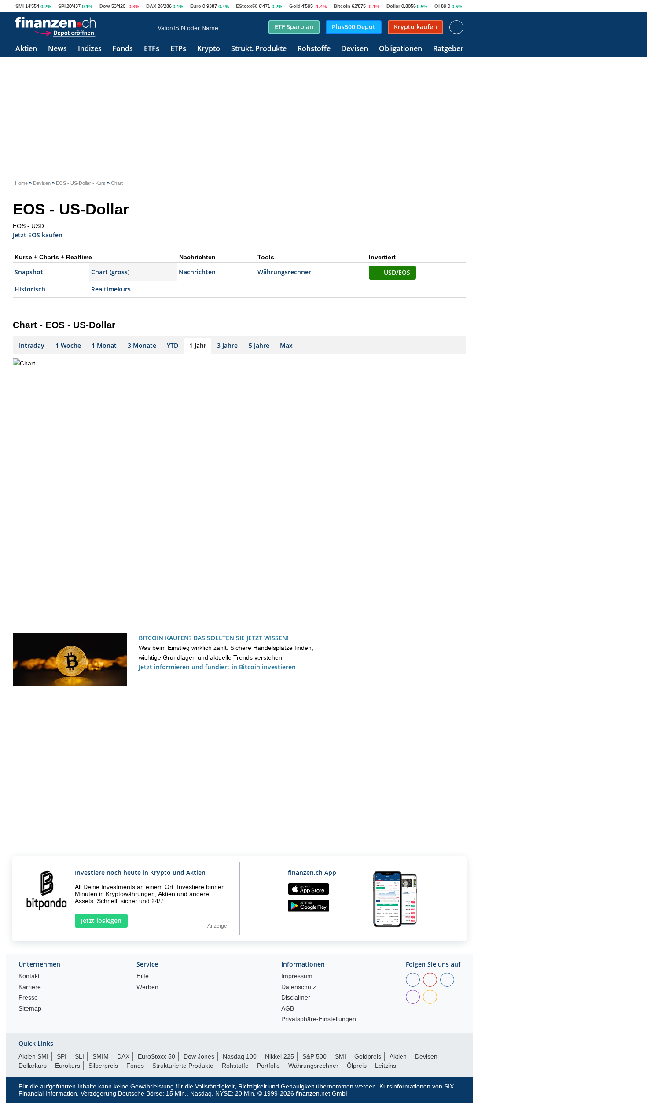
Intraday (31, 345)
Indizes (90, 49)
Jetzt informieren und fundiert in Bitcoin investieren (217, 667)
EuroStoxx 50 (156, 1056)
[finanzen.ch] (55, 22)
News (57, 49)
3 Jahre (227, 345)
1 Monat (104, 345)
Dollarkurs (32, 1065)
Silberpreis (103, 1065)
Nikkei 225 (279, 1056)
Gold (295, 6)
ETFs (151, 49)
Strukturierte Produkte (182, 1065)
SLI (79, 1056)
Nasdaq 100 (240, 1056)
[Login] (456, 27)
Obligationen (400, 49)
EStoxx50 (246, 6)
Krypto (208, 49)
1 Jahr (197, 345)
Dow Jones (199, 1056)
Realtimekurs (111, 289)
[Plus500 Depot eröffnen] (65, 32)
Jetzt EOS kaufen (37, 234)
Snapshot (29, 272)
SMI (19, 6)
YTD (172, 345)
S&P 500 (314, 1056)
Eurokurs (67, 1065)
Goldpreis (367, 1056)
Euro (195, 6)
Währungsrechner (284, 272)
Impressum (296, 976)
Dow (104, 6)
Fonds (122, 49)
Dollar (393, 6)
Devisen (354, 49)
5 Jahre (259, 345)
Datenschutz (298, 987)
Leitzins (385, 1065)
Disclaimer (295, 997)
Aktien (26, 49)
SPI (62, 6)
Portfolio (268, 1065)
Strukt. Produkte (259, 49)
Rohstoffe (314, 49)
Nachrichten (197, 272)
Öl (437, 6)
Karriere (29, 987)
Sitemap (29, 1008)
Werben (147, 987)
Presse (28, 997)
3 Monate (142, 345)
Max (286, 345)
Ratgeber (448, 49)
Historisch (30, 289)
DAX (151, 6)
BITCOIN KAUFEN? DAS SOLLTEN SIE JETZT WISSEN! (214, 638)
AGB (287, 1008)
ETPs (178, 49)
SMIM (100, 1056)
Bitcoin (342, 6)
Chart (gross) (110, 272)
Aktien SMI (33, 1056)
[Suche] (258, 27)
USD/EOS (397, 272)
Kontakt (29, 976)
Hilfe (142, 976)
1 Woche (68, 345)
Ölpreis (357, 1065)
